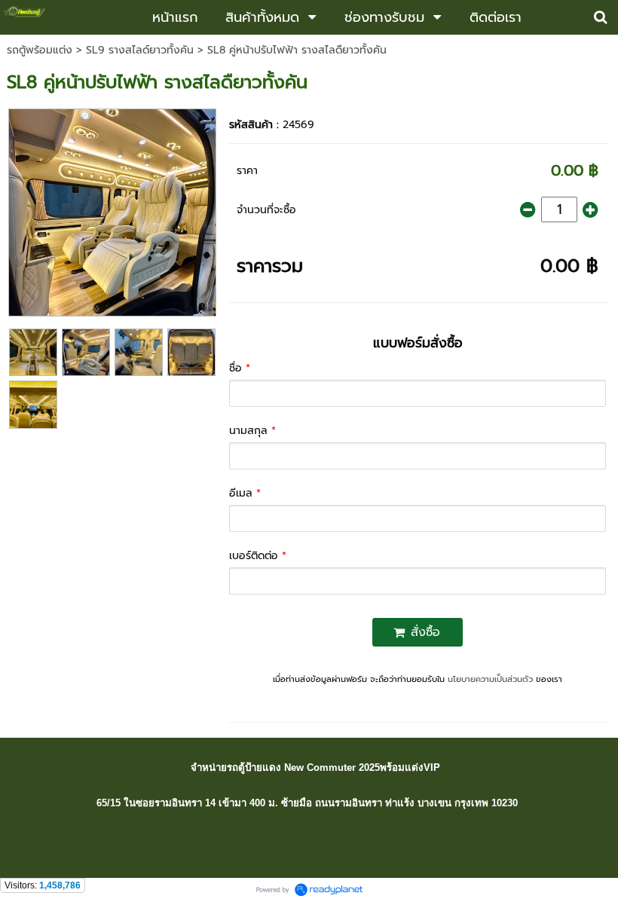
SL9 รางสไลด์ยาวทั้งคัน (141, 50)
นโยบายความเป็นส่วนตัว (490, 679)
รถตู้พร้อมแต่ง (39, 50)
